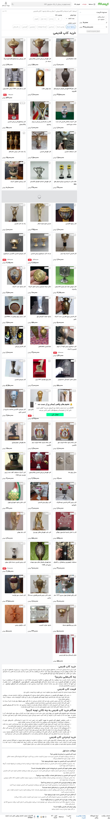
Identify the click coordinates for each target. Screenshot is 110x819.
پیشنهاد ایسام (71, 27)
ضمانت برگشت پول (106, 817)
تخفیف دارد (101, 19)
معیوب (36, 19)
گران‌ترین (24, 27)
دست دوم (44, 19)
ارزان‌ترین (32, 27)
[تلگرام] (43, 817)
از (93, 22)
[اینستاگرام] (45, 817)
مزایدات (84, 4)
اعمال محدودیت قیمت (93, 31)
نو (58, 19)
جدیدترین (51, 27)
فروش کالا (77, 4)
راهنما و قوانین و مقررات (81, 817)
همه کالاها (71, 18)
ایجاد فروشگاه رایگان (94, 817)
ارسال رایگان (101, 17)
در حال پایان (16, 27)
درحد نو (52, 19)
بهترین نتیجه (60, 27)
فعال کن (55, 414)
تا (93, 27)
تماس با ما (69, 817)
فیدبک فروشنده (42, 27)
